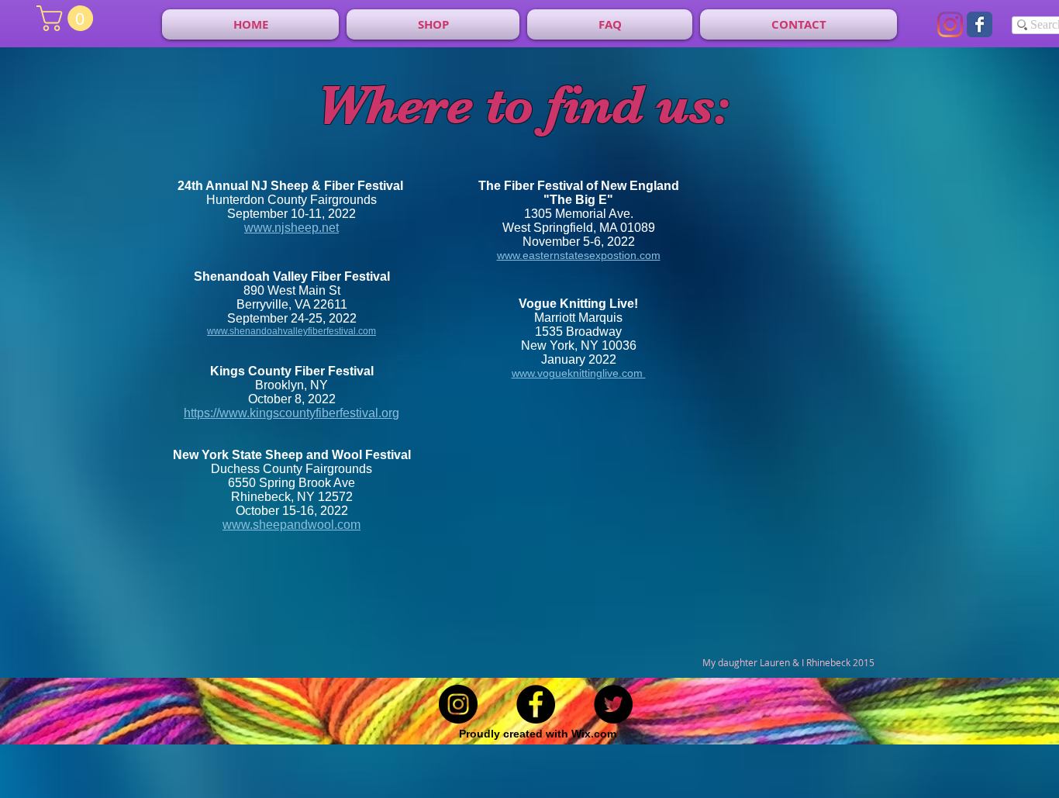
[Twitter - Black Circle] (613, 704)
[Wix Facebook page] (979, 24)
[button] (67, 18)
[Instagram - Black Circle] (458, 704)
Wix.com (593, 733)
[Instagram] (950, 24)
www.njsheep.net (291, 227)
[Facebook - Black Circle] (535, 704)
